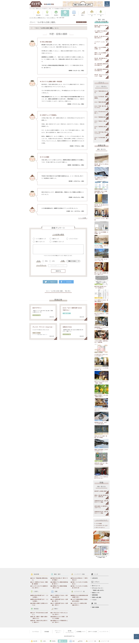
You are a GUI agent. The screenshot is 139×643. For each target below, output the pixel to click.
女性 (53, 261)
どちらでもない (73, 238)
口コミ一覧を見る (101, 86)
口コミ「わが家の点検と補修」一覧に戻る (58, 291)
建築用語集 (95, 595)
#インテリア (34, 334)
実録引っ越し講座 (96, 597)
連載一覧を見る (101, 149)
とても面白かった (41, 238)
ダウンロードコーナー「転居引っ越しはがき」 (98, 589)
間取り (36, 333)
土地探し (98, 284)
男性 (46, 261)
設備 (99, 175)
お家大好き (95, 578)
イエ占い (94, 599)
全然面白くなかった (58, 241)
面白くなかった (40, 241)
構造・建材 (67, 313)
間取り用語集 (95, 607)
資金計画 (98, 298)
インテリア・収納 (98, 216)
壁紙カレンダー (96, 592)
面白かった (55, 238)
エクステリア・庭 (36, 315)
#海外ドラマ (45, 334)
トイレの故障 (82, 218)
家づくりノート (96, 585)
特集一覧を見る (101, 486)
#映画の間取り (40, 334)
